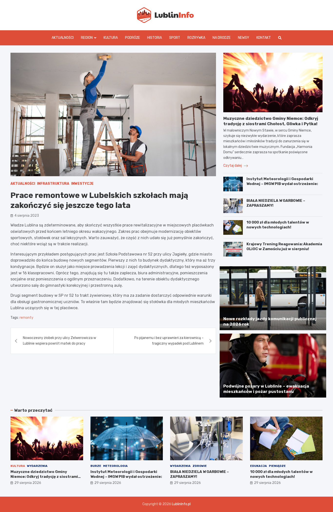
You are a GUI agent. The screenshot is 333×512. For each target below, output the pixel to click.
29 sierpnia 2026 (27, 483)
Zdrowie (200, 466)
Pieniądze (277, 466)
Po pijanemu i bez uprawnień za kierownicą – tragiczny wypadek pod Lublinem (169, 340)
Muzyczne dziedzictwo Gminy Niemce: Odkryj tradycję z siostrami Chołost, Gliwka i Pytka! (44, 476)
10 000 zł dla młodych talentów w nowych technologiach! (277, 224)
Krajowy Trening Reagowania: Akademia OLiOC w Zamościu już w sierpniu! (284, 246)
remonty (26, 318)
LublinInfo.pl (181, 504)
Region (87, 38)
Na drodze (222, 38)
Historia (154, 38)
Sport (174, 38)
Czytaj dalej (233, 166)
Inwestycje (82, 184)
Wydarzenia (37, 466)
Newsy (243, 38)
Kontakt (263, 38)
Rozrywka (196, 38)
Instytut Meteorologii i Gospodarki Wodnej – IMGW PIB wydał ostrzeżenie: (282, 181)
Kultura (111, 38)
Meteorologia (115, 466)
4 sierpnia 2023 (26, 216)
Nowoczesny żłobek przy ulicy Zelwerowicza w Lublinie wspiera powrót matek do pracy (59, 340)
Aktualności (63, 38)
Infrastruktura (53, 184)
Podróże (132, 38)
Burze (95, 466)
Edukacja (258, 466)
